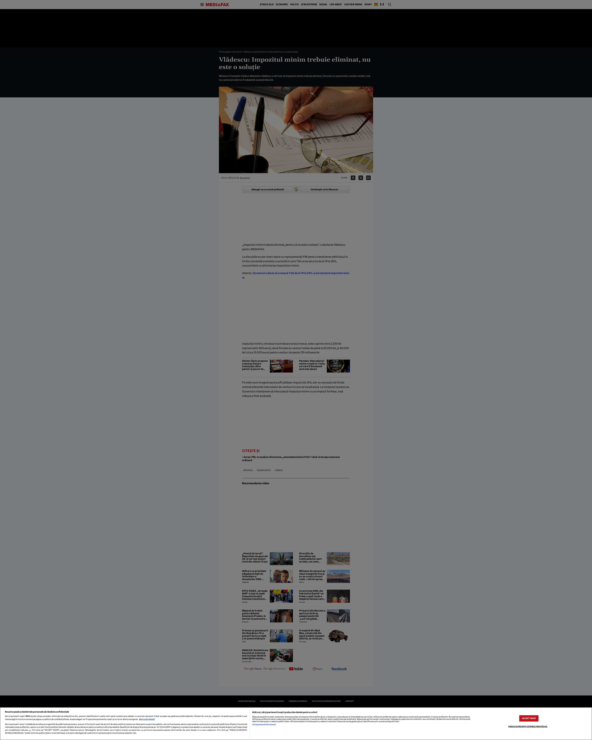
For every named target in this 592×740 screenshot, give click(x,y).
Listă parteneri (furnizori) (264, 724)
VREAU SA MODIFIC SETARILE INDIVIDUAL (527, 726)
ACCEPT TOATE (529, 718)
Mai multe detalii (147, 719)
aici (29, 730)
